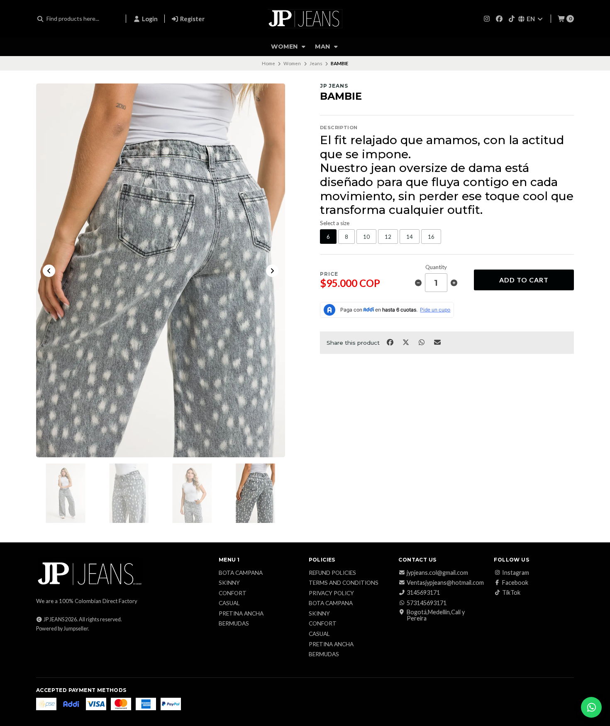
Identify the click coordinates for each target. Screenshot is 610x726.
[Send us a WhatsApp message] (591, 707)
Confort (232, 593)
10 (366, 236)
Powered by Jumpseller (62, 628)
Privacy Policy (331, 593)
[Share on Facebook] (390, 342)
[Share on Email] (437, 342)
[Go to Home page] (305, 19)
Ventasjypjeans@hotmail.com (445, 583)
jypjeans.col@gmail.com (437, 573)
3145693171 (423, 593)
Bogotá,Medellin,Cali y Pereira (436, 615)
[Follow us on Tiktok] (512, 18)
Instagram (515, 573)
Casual (229, 603)
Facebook (515, 583)
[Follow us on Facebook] (499, 18)
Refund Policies (332, 573)
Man (323, 46)
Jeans (316, 63)
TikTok (511, 593)
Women (285, 46)
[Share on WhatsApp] (422, 342)
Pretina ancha (241, 614)
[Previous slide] (49, 271)
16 (431, 236)
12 (388, 236)
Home (268, 63)
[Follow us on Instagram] (487, 18)
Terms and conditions (343, 583)
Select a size (334, 223)
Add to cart (524, 280)
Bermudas (234, 624)
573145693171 (427, 603)
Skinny (229, 583)
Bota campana (241, 573)
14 (409, 236)
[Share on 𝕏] (406, 342)
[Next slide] (272, 271)
